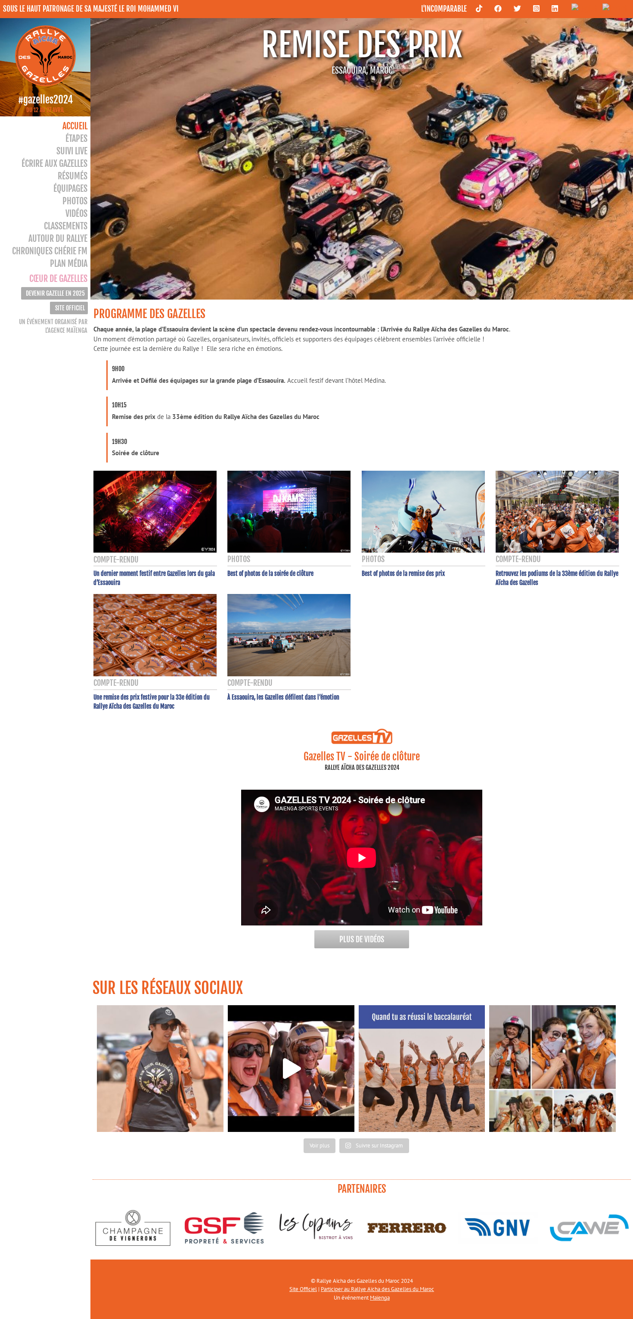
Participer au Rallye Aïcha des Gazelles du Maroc (377, 1289)
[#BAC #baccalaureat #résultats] (422, 1068)
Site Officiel (303, 1289)
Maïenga (380, 1297)
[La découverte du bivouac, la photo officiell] (291, 1068)
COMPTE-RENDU (116, 559)
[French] (613, 8)
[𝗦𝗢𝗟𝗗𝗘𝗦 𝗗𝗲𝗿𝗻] (160, 1068)
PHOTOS (238, 559)
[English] (582, 8)
